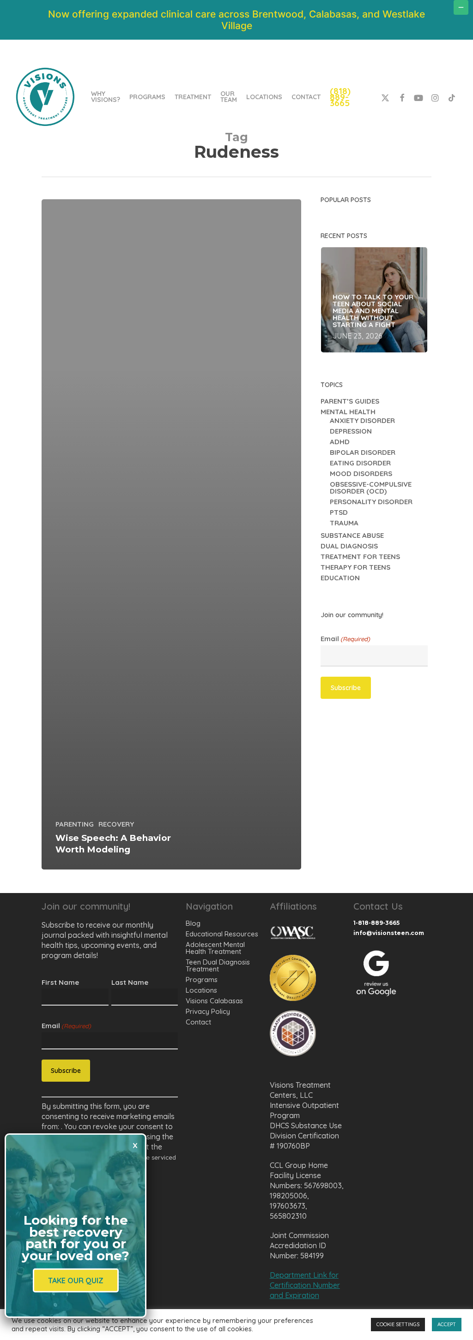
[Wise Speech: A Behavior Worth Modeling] (171, 534)
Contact (198, 1021)
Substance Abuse (352, 535)
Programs (202, 979)
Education (340, 577)
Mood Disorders (361, 473)
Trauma (344, 522)
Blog (193, 923)
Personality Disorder (371, 501)
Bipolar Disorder (362, 452)
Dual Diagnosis (349, 545)
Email (345, 639)
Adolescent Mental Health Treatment (215, 948)
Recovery (116, 824)
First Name (60, 982)
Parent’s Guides (350, 401)
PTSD (339, 512)
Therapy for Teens (355, 567)
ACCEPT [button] (446, 1324)
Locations (201, 990)
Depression (351, 431)
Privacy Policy (208, 1011)
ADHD (340, 441)
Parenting (74, 824)
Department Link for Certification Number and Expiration (305, 1285)
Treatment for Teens (360, 556)
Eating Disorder (360, 462)
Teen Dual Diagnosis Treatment (218, 965)
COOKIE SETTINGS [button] (397, 1324)
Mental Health (348, 411)
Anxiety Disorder (362, 420)
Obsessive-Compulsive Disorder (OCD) (371, 487)
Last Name (129, 982)
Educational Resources (222, 933)
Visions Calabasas (214, 1000)
